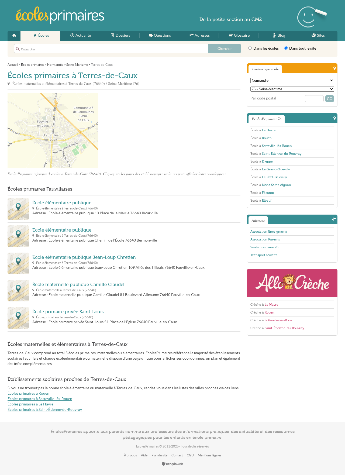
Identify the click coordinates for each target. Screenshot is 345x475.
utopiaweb (172, 464)
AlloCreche (292, 283)
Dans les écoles (266, 48)
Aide (144, 455)
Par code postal (263, 98)
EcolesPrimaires (60, 15)
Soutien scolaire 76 (264, 247)
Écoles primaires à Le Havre (30, 404)
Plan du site (159, 455)
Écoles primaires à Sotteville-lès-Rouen (40, 399)
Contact (177, 455)
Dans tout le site (302, 48)
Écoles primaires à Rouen (28, 393)
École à (263, 130)
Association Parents (265, 239)
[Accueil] (14, 36)
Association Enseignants (268, 231)
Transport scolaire (264, 255)
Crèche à (264, 305)
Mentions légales (209, 455)
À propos (130, 455)
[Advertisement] (146, 130)
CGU (190, 455)
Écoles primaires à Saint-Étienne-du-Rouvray (45, 410)
